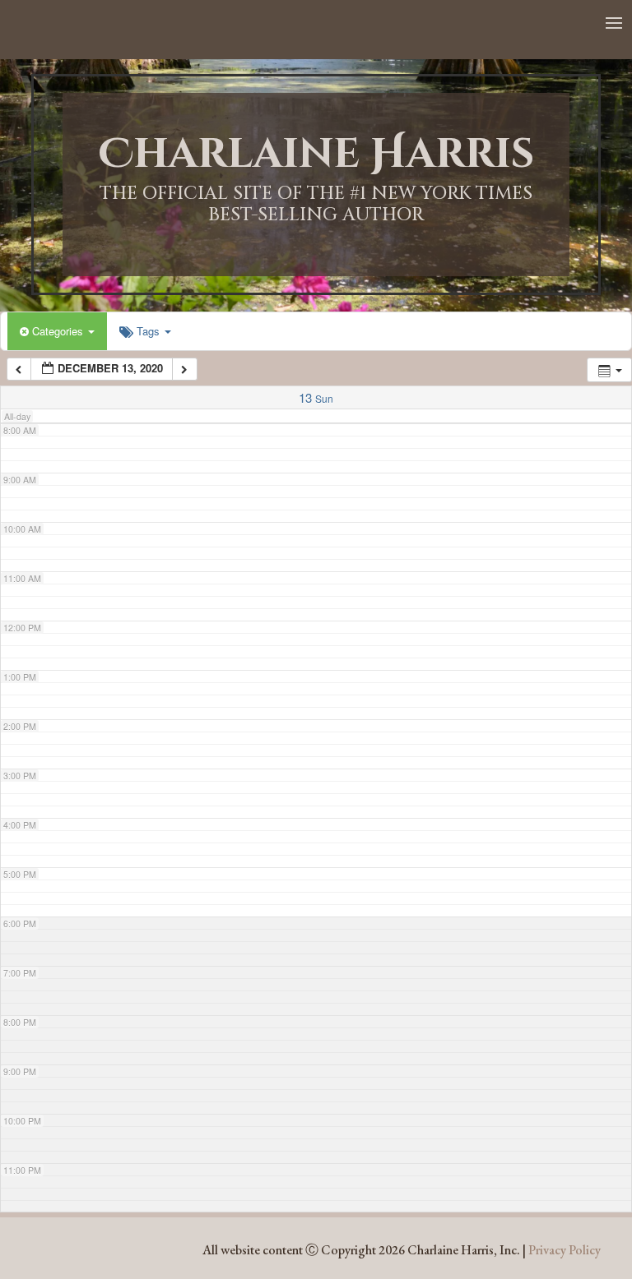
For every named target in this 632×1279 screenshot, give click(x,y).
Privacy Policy (564, 1249)
